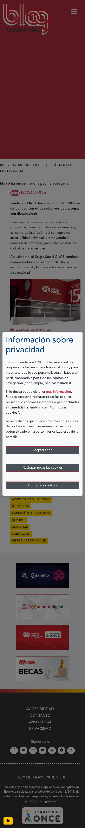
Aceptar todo (42, 450)
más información (58, 392)
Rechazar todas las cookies (43, 467)
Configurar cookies (42, 485)
